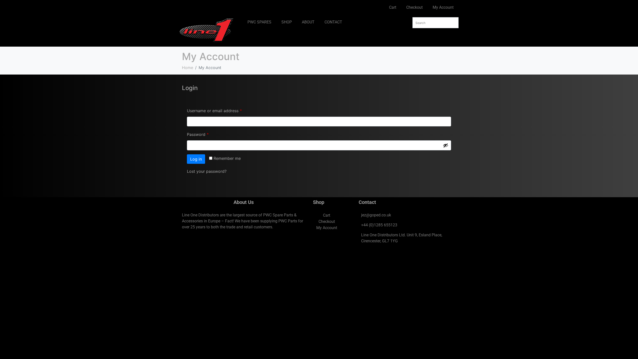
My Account (443, 7)
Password (206, 133)
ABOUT (308, 22)
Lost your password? (207, 171)
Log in (196, 159)
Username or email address (222, 110)
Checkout (414, 7)
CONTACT (333, 22)
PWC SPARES (259, 22)
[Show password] (445, 145)
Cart (392, 7)
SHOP (286, 22)
